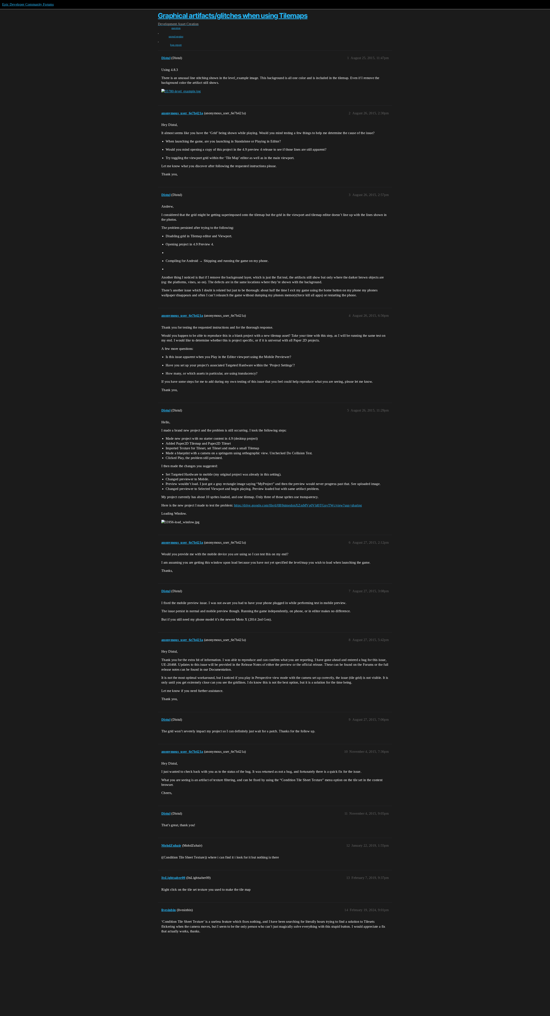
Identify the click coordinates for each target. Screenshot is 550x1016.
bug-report (176, 44)
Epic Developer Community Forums (28, 4)
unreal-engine (176, 36)
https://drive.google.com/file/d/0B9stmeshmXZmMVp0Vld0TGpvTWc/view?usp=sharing (298, 505)
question (176, 28)
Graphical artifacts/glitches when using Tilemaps (232, 15)
